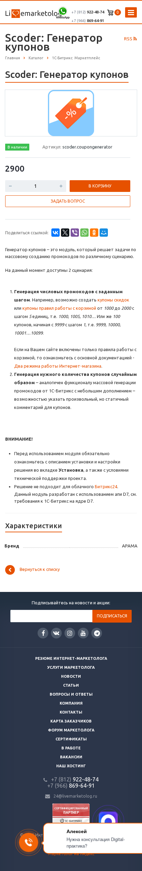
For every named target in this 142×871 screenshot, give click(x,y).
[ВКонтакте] (55, 232)
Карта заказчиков (71, 721)
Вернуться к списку (40, 569)
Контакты (71, 712)
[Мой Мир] (104, 232)
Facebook (43, 633)
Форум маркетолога (71, 730)
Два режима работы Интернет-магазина (57, 365)
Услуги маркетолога (71, 667)
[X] (65, 232)
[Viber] (75, 232)
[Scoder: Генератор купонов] (71, 112)
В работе (71, 748)
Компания (71, 703)
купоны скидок (113, 299)
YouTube (83, 633)
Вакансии (71, 757)
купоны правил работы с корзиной (59, 308)
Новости (71, 676)
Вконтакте (56, 633)
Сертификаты (71, 739)
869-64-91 (87, 21)
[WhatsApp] (84, 232)
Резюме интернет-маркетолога (71, 658)
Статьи (71, 685)
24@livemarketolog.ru (75, 796)
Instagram (69, 633)
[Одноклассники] (94, 232)
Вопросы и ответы (71, 694)
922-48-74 (87, 12)
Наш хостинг (71, 766)
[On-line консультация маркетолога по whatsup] (63, 12)
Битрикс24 (106, 486)
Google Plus (96, 633)
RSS (128, 38)
